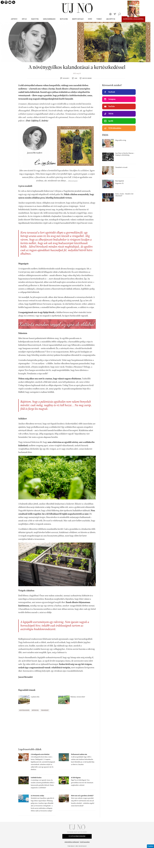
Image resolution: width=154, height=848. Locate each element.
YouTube (111, 106)
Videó (99, 19)
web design (71, 846)
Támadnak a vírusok (121, 167)
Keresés (119, 14)
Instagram (111, 99)
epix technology (81, 846)
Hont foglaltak (119, 181)
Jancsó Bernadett (25, 677)
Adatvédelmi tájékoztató (72, 842)
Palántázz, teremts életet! (78, 697)
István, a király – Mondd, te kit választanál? (124, 195)
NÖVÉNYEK (35, 710)
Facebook (111, 92)
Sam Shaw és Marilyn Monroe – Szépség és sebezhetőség (124, 154)
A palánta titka (35, 697)
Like (76, 78)
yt (9, 2)
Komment (66, 78)
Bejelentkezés (110, 14)
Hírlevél (115, 14)
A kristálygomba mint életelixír (40, 754)
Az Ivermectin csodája (37, 796)
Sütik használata (85, 842)
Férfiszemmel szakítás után (79, 754)
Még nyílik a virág (120, 140)
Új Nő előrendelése (114, 128)
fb (2, 2)
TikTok (110, 114)
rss (13, 2)
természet (45, 710)
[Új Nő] (77, 8)
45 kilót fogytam (76, 777)
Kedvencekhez (87, 78)
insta (6, 2)
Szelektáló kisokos (36, 777)
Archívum (110, 19)
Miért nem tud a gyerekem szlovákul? (82, 796)
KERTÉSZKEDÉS (24, 710)
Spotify (110, 121)
